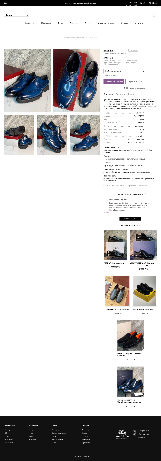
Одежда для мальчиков (60, 430)
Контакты (139, 23)
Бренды (88, 23)
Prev (105, 212)
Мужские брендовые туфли (138, 185)
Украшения (9, 443)
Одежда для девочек (59, 433)
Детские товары (57, 439)
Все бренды (86, 439)
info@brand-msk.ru (144, 434)
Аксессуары (9, 439)
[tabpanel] (27, 80)
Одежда (7, 430)
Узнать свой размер (110, 75)
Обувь (7, 433)
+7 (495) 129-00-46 (148, 3)
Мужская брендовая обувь (115, 185)
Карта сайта (86, 443)
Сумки (7, 436)
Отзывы (124, 23)
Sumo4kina (141, 437)
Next (107, 212)
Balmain (108, 50)
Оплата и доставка (106, 23)
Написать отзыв (130, 218)
